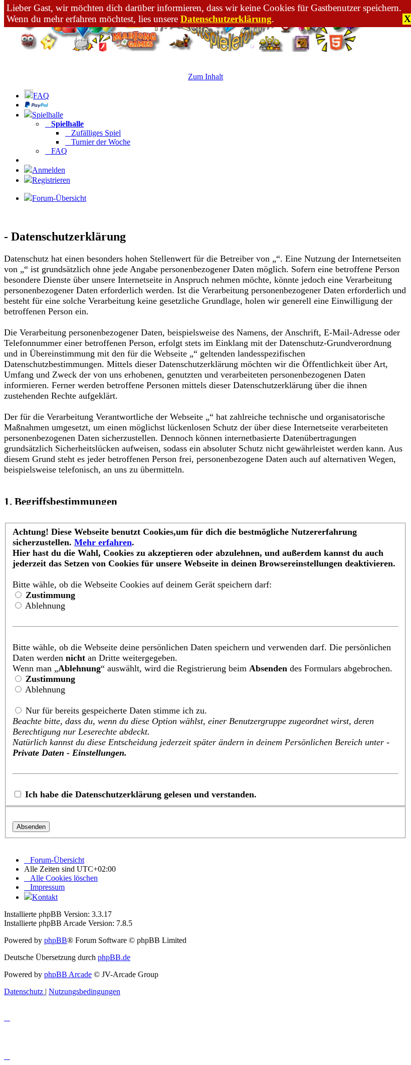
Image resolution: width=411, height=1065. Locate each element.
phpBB (55, 940)
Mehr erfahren (103, 542)
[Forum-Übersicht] (205, 49)
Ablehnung (44, 606)
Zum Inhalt (205, 76)
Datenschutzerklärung (226, 19)
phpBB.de (114, 957)
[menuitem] (36, 95)
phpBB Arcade (68, 974)
